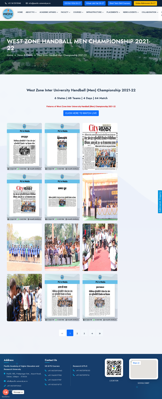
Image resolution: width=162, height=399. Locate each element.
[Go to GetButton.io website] (5, 396)
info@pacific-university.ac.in (40, 3)
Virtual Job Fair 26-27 (95, 3)
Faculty (64, 12)
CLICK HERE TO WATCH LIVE (81, 113)
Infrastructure (94, 12)
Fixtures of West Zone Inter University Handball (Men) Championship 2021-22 (81, 106)
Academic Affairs (48, 12)
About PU (30, 12)
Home (20, 12)
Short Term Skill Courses (119, 3)
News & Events (130, 12)
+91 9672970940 (14, 3)
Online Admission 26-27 (145, 3)
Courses (77, 12)
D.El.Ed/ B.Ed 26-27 (73, 3)
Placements (112, 12)
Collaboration (149, 12)
